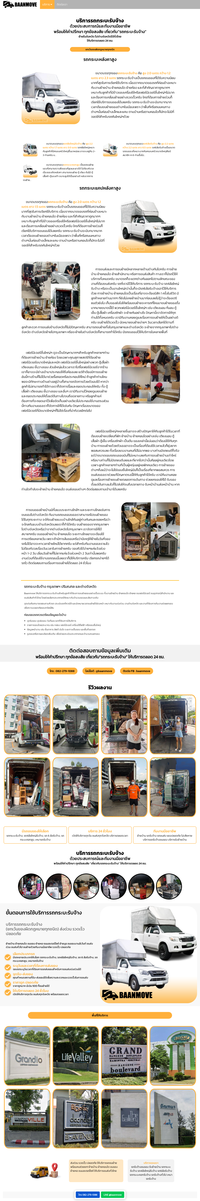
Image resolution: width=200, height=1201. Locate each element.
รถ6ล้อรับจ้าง (165, 1171)
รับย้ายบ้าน (155, 1167)
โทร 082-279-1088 (87, 1194)
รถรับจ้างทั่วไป (158, 1175)
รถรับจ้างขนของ (140, 1167)
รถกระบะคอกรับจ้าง (140, 1175)
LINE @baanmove (113, 1194)
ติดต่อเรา (62, 4)
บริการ (46, 4)
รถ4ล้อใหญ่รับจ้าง (147, 1171)
